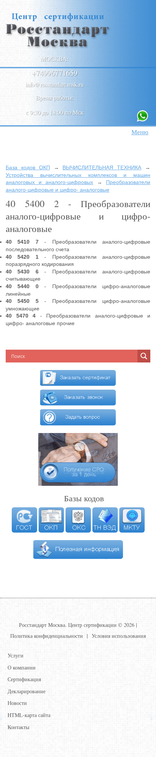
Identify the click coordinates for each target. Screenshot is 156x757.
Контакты (18, 727)
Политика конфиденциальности (46, 635)
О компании (22, 667)
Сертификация (24, 679)
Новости (17, 702)
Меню (139, 131)
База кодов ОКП (28, 167)
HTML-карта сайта (29, 715)
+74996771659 (55, 73)
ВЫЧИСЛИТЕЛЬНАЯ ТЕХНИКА (101, 167)
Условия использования (119, 635)
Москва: (55, 59)
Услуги (15, 655)
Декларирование (26, 691)
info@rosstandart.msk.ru (54, 84)
